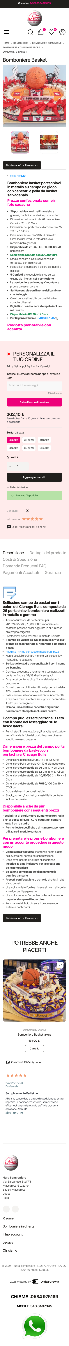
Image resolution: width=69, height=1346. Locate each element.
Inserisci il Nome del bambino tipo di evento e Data (33, 376)
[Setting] (62, 32)
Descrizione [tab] (13, 552)
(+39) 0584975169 (40, 3)
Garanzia (53, 572)
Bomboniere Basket (34, 1029)
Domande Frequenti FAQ (24, 566)
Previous (4, 142)
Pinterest (34, 511)
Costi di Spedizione (20, 559)
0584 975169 (44, 1296)
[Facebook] (15, 1209)
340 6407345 (41, 1306)
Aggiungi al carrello (34, 477)
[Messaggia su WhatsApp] (34, 1326)
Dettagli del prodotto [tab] (47, 552)
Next (63, 142)
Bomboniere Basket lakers (35, 1034)
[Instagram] (6, 1209)
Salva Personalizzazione (34, 402)
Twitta (27, 511)
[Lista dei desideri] (60, 965)
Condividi (21, 511)
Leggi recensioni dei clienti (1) (28, 526)
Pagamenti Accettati (21, 572)
